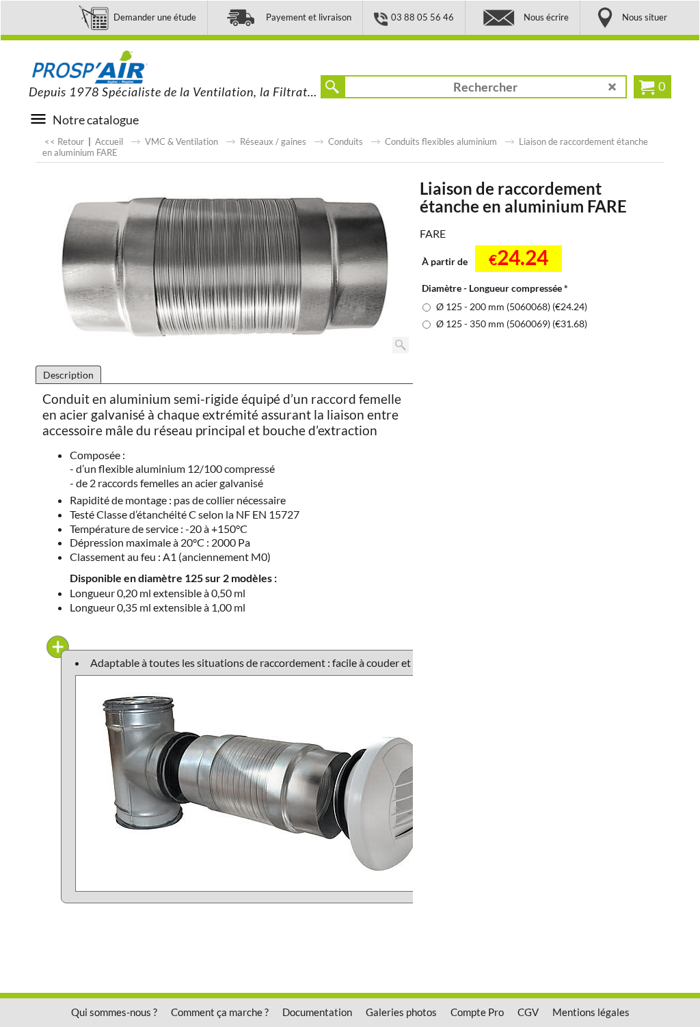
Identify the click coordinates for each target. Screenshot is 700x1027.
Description (68, 375)
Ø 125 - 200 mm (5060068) (511, 306)
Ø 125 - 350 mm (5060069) (511, 323)
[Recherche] (332, 86)
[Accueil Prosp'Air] (131, 68)
